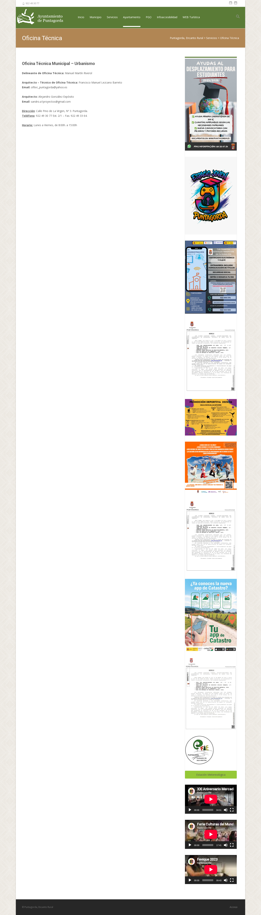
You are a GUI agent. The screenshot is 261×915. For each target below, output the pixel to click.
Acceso (233, 907)
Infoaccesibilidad (167, 17)
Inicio (81, 17)
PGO (149, 17)
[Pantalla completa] (232, 810)
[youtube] (235, 4)
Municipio (95, 17)
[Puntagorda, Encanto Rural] (43, 17)
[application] (211, 799)
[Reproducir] (190, 810)
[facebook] (230, 4)
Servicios (112, 17)
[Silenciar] (226, 810)
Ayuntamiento (131, 17)
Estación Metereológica (210, 774)
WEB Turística (191, 17)
